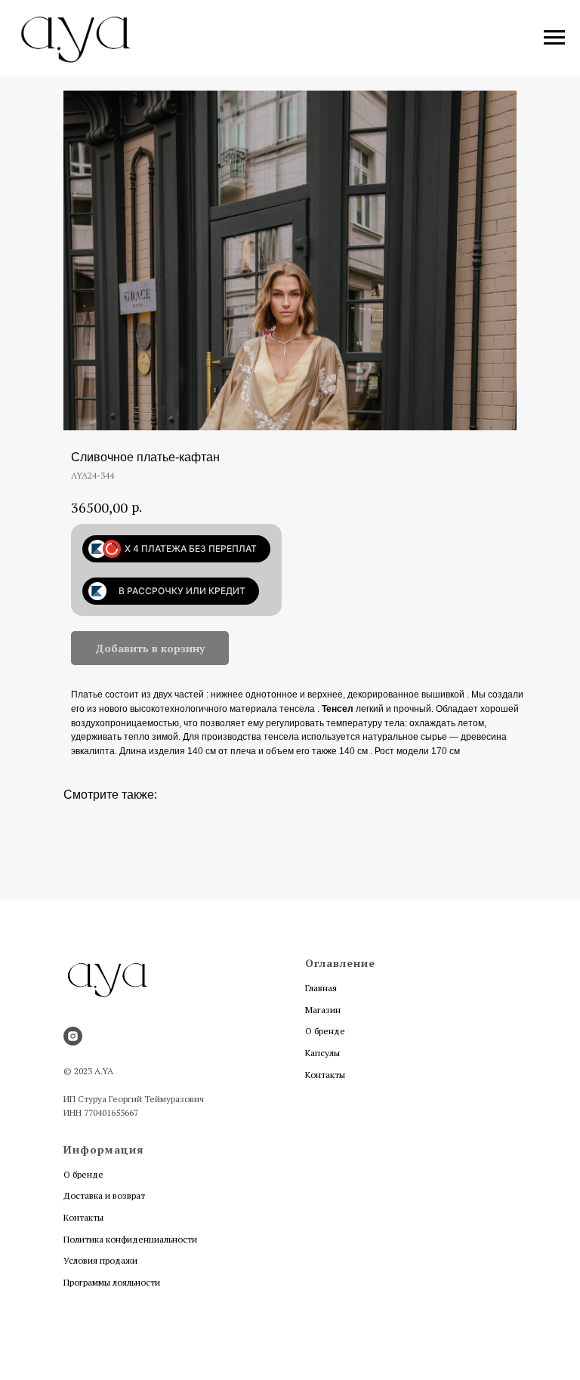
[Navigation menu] (554, 37)
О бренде (325, 1031)
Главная (321, 987)
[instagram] (72, 1036)
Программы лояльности (111, 1282)
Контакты (325, 1074)
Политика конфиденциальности (130, 1239)
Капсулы (322, 1052)
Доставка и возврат (104, 1195)
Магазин (323, 1009)
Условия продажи (100, 1260)
